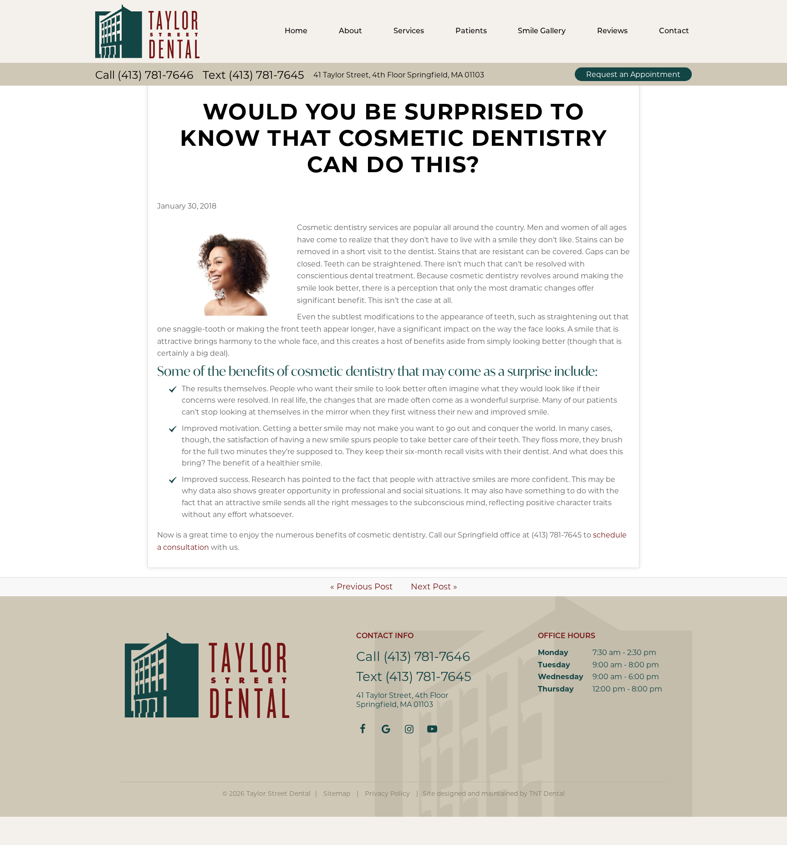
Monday (553, 652)
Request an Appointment (633, 74)
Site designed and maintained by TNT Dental (494, 793)
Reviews (612, 31)
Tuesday (554, 665)
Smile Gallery (542, 31)
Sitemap (336, 793)
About (350, 31)
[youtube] (432, 729)
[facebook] (363, 729)
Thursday (556, 689)
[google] (386, 729)
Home (296, 31)
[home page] (147, 31)
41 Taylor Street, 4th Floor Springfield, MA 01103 (398, 75)
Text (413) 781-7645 (253, 75)
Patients (471, 31)
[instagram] (409, 729)
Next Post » (434, 587)
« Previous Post (361, 587)
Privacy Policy (387, 793)
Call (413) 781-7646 (144, 75)
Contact (674, 31)
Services (409, 31)
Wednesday (560, 676)
